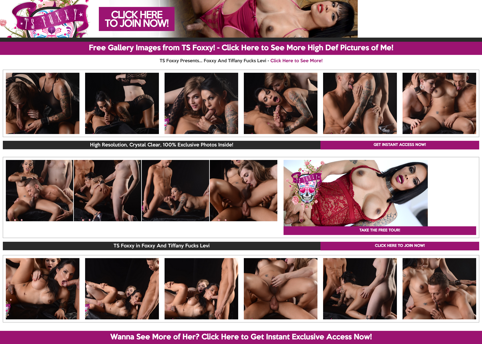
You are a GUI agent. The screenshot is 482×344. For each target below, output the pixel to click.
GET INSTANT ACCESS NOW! (400, 145)
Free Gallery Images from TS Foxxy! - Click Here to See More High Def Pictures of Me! (241, 48)
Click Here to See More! (296, 61)
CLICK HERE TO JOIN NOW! (400, 246)
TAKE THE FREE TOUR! (379, 230)
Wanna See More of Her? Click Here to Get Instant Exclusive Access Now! (241, 337)
